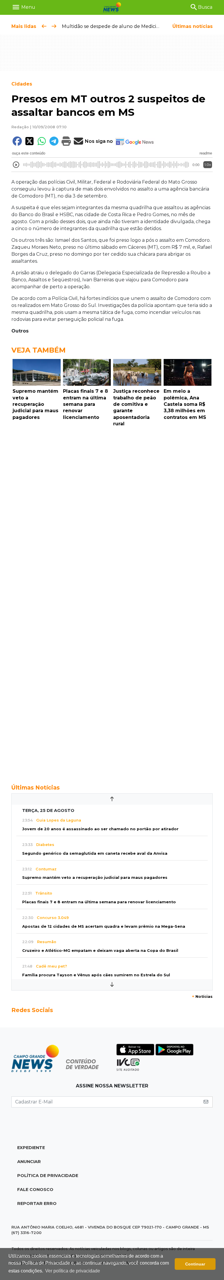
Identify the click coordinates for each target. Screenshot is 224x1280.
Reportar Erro (37, 1203)
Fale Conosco (35, 1189)
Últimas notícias (192, 26)
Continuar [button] (195, 1264)
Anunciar (29, 1161)
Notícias (202, 996)
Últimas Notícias (35, 787)
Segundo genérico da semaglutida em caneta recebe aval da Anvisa (94, 853)
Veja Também (38, 350)
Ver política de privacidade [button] (72, 1270)
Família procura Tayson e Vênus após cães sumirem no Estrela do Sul (96, 975)
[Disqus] (112, 509)
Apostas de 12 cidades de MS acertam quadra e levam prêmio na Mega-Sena (103, 926)
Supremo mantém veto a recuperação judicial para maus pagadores (94, 877)
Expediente (31, 1147)
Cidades (21, 84)
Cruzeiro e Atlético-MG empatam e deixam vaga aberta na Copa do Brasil (100, 950)
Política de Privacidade (47, 1175)
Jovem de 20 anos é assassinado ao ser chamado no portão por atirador (100, 829)
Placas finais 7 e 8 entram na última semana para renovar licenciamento (99, 902)
